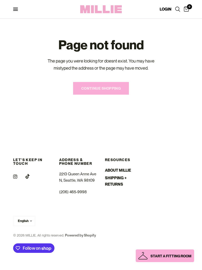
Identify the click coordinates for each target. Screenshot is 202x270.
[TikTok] (31, 176)
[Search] (177, 9)
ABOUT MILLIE (118, 170)
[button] (165, 255)
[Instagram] (19, 176)
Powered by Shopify (80, 235)
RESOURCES (117, 160)
